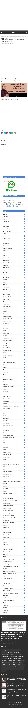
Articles (14, 233)
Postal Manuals (14, 508)
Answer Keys (14, 228)
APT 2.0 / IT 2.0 (14, 231)
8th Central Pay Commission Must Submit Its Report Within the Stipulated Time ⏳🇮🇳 (16, 684)
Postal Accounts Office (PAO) (14, 500)
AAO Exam (14, 216)
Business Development (14, 258)
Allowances (14, 221)
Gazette (14, 367)
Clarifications (14, 287)
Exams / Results (14, 350)
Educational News (14, 338)
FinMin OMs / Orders (14, 360)
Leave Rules (14, 432)
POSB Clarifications (14, 498)
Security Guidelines (14, 549)
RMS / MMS (14, 537)
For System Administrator (14, 362)
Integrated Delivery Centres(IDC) (14, 406)
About (10, 702)
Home (2, 36)
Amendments (14, 224)
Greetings (14, 381)
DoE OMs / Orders (14, 321)
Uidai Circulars (14, 590)
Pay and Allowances (14, 471)
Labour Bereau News (14, 425)
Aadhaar (14, 214)
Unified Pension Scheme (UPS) (14, 593)
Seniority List (14, 551)
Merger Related (14, 452)
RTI (14, 539)
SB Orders (14, 544)
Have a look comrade (14, 386)
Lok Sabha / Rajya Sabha (14, 437)
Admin (3, 43)
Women (14, 612)
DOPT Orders (14, 330)
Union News (14, 595)
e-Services (14, 333)
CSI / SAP (14, 301)
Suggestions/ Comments (14, 571)
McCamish (14, 447)
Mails (14, 445)
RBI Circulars (14, 527)
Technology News (14, 578)
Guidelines (14, 384)
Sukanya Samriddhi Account (14, 573)
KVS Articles (14, 423)
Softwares (14, 554)
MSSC (14, 462)
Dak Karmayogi (14, 306)
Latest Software (14, 428)
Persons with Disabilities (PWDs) (14, 481)
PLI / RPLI (14, 491)
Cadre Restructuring (14, 262)
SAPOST (14, 32)
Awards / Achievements (14, 241)
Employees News (14, 340)
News (14, 469)
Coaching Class (14, 289)
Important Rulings (14, 398)
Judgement (14, 418)
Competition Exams (14, 292)
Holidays (14, 391)
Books (14, 250)
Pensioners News (14, 479)
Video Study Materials (14, 600)
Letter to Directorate (14, 435)
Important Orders (14, 396)
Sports (14, 556)
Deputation (14, 313)
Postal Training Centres (14, 515)
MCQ (14, 449)
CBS (14, 270)
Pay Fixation (14, 476)
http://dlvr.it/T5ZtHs (13, 99)
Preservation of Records (14, 517)
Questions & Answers (14, 522)
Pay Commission (14, 474)
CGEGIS (14, 279)
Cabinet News (14, 260)
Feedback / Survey (14, 355)
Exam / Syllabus (14, 347)
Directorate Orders (14, 316)
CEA (14, 275)
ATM (14, 236)
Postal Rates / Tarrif (14, 510)
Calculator (14, 265)
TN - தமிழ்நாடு (14, 583)
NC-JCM (14, 466)
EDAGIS (14, 335)
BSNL (14, 253)
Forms (14, 364)
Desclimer (20, 702)
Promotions (14, 520)
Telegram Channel (18, 704)
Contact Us (15, 702)
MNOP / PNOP (14, 454)
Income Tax (14, 401)
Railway (14, 525)
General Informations (14, 379)
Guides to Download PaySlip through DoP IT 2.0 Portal (16, 696)
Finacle (14, 357)
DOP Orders (14, 326)
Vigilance (14, 602)
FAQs (14, 352)
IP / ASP (14, 411)
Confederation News (14, 296)
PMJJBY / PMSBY (14, 493)
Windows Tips (14, 610)
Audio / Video (14, 238)
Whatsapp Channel (10, 704)
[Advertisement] (14, 15)
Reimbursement (14, 532)
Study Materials (14, 568)
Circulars (14, 284)
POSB (14, 496)
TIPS (14, 581)
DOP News (14, 323)
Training (14, 585)
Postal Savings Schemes (14, 513)
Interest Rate (14, 408)
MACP (14, 442)
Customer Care (14, 304)
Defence (14, 311)
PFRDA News (14, 483)
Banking (14, 245)
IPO (14, 413)
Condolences (14, 294)
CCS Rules (14, 272)
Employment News (14, 343)
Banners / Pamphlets (14, 248)
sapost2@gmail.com (10, 206)
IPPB (14, 415)
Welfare (14, 607)
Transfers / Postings (14, 588)
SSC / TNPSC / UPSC (14, 559)
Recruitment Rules (14, 530)
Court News (14, 299)
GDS (14, 369)
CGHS (5, 36)
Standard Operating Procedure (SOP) (14, 566)
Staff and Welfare (14, 561)
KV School (14, 420)
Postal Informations (14, 505)
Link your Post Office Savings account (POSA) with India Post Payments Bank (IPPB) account (16, 678)
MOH (14, 459)
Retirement (14, 534)
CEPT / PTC (14, 277)
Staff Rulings (14, 564)
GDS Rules (14, 372)
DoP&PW (14, 328)
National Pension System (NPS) (14, 464)
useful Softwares (14, 598)
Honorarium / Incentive (14, 394)
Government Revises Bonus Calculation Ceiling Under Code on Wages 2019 (16, 690)
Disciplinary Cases (14, 318)
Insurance (14, 403)
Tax (14, 576)
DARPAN (14, 309)
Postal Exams (14, 503)
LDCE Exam (14, 430)
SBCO (14, 547)
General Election (14, 377)
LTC (14, 440)
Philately (14, 486)
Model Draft (14, 457)
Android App (14, 226)
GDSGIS (14, 374)
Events (14, 345)
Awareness (14, 243)
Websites (14, 605)
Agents (14, 219)
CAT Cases (14, 267)
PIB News (14, 488)
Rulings (14, 542)
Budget (14, 255)
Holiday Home (14, 389)
